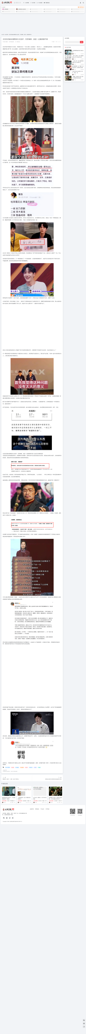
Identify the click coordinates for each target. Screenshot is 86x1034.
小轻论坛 (18, 41)
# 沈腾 (59, 794)
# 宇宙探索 (12, 794)
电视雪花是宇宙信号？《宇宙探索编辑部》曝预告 (8, 791)
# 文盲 (26, 761)
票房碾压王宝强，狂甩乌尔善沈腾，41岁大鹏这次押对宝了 (55, 791)
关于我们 (47, 802)
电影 (34, 47)
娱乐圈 (10, 77)
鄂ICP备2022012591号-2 (17, 815)
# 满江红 (30, 761)
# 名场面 (17, 761)
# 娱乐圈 (21, 761)
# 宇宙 (8, 794)
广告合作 (42, 802)
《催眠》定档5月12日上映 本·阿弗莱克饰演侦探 (77, 77)
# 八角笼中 (56, 794)
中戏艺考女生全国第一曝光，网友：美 (77, 72)
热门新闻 (6, 34)
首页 (3, 34)
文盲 (21, 47)
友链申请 (32, 802)
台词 (34, 701)
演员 (19, 77)
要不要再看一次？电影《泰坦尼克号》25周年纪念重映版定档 (78, 67)
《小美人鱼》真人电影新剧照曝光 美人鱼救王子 (78, 61)
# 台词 (12, 761)
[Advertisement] (43, 23)
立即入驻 (82, 7)
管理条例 (37, 802)
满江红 (38, 47)
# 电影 (39, 761)
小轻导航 (11, 815)
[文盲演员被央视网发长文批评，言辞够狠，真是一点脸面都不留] (32, 66)
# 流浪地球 (24, 794)
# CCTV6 (39, 794)
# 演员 (35, 761)
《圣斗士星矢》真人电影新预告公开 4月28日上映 (78, 56)
